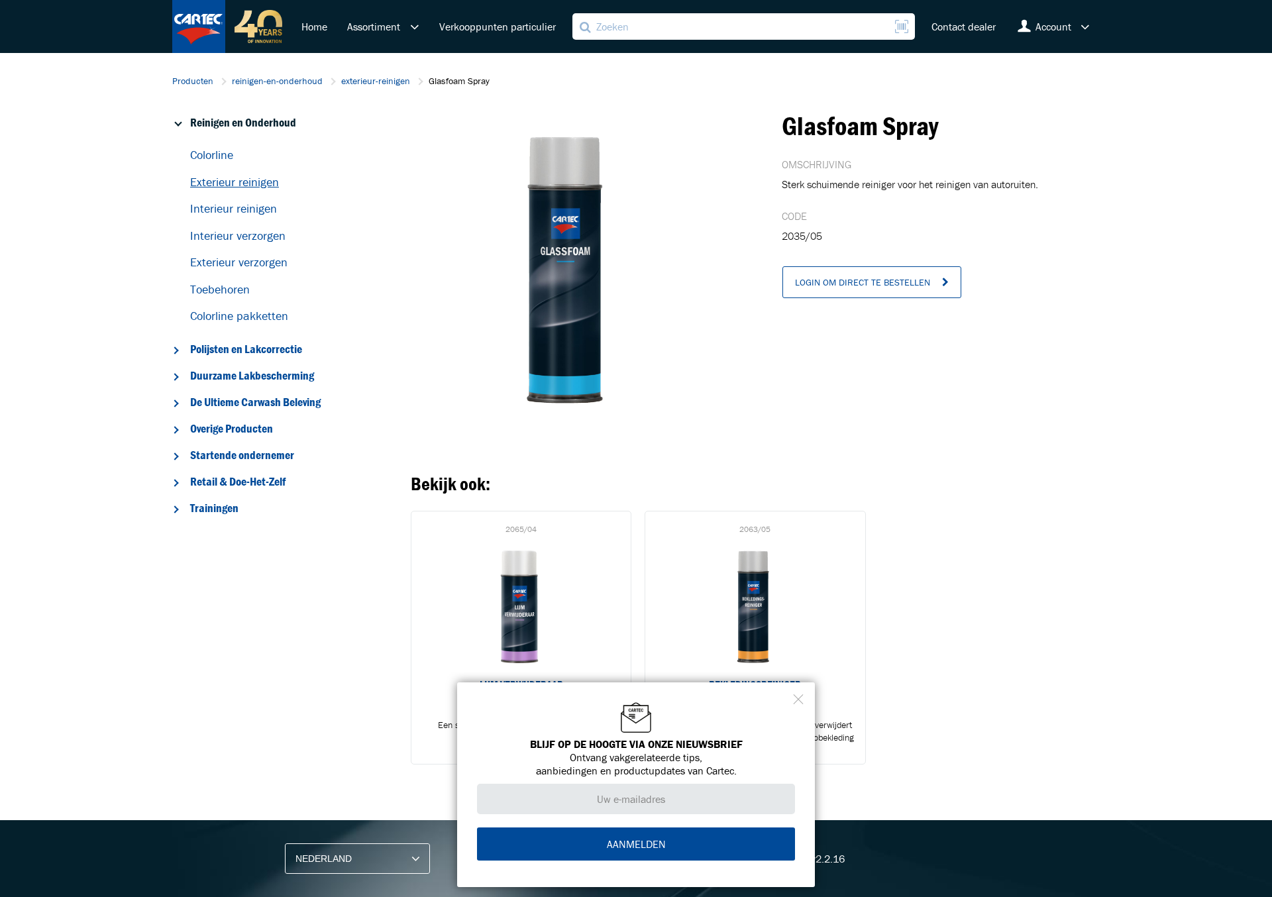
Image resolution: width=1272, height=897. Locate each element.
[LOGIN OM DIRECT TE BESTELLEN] (872, 294)
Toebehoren (220, 289)
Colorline (211, 154)
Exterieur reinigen (234, 181)
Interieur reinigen (233, 208)
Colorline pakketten (239, 315)
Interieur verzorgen (238, 235)
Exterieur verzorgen (239, 262)
